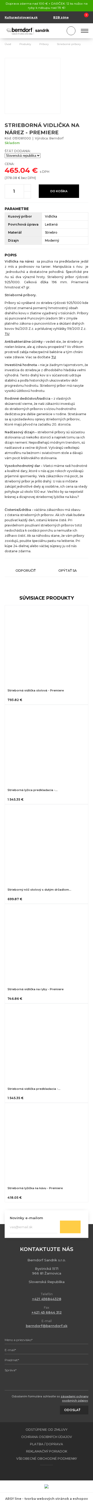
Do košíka (58, 191)
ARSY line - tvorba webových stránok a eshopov (46, 1499)
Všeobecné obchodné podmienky (46, 1459)
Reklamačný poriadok (46, 1451)
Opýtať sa (67, 570)
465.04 (17, 170)
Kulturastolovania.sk (21, 17)
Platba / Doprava (46, 1444)
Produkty (25, 44)
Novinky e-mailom (26, 1218)
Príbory (44, 44)
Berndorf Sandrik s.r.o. (28, 31)
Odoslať (70, 1227)
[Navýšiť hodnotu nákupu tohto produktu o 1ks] (27, 187)
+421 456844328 (46, 1299)
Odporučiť (26, 570)
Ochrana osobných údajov (46, 1437)
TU (7, 334)
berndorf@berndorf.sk (46, 1326)
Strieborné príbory (69, 44)
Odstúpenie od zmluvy (46, 1430)
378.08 (11, 178)
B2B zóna (60, 17)
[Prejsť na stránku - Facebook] (42, 1473)
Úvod (8, 44)
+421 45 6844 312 (47, 1312)
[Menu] (84, 30)
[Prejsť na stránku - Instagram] (51, 1473)
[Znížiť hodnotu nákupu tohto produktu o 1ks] (27, 194)
